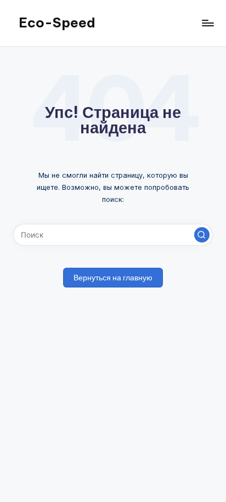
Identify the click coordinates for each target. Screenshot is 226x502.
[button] (202, 234)
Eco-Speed (57, 22)
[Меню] (207, 23)
